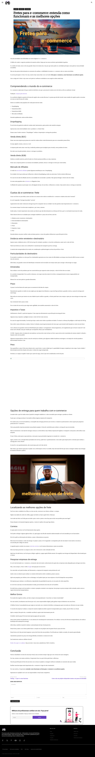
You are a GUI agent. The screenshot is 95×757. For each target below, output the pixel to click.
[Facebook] (3, 740)
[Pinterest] (11, 740)
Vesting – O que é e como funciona (19, 678)
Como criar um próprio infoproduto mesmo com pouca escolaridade (69, 678)
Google (29, 566)
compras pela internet (21, 93)
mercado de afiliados (22, 170)
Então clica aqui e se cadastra (17, 643)
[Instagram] (20, 740)
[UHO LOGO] (8, 2)
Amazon (28, 181)
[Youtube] (15, 740)
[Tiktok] (24, 740)
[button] (91, 2)
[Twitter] (7, 740)
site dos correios (34, 546)
